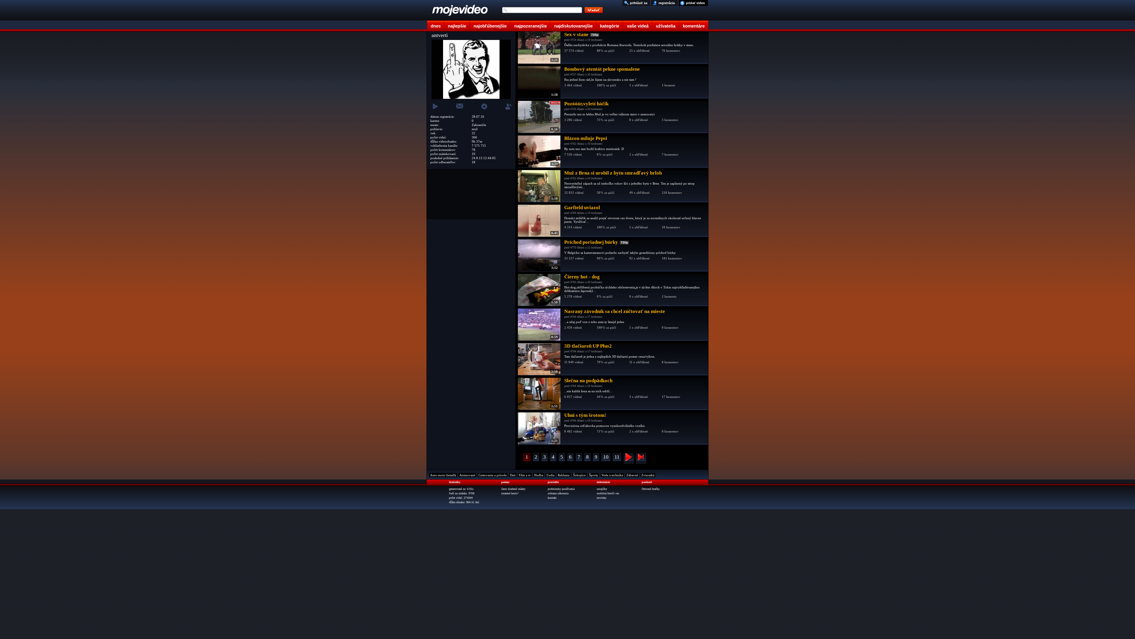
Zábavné (632, 475)
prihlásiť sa (638, 3)
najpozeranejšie (530, 25)
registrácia (667, 3)
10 (606, 457)
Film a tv (525, 475)
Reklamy (564, 475)
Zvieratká (647, 475)
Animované (467, 475)
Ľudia (550, 475)
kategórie (609, 25)
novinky (602, 497)
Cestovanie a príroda (493, 475)
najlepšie (457, 25)
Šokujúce (579, 475)
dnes (436, 25)
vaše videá (637, 25)
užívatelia (665, 25)
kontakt (552, 497)
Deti (512, 475)
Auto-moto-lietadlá (443, 475)
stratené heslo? (509, 493)
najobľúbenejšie (490, 25)
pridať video (695, 3)
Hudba (538, 475)
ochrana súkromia (558, 493)
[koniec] (641, 458)
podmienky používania (561, 488)
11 (617, 457)
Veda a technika (612, 475)
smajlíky (602, 488)
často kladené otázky (513, 488)
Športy (593, 475)
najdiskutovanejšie (573, 25)
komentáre (694, 25)
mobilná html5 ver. (608, 493)
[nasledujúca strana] (629, 458)
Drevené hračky (651, 488)
